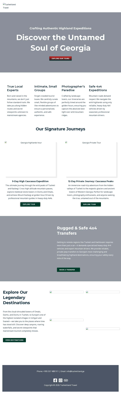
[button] (91, 6)
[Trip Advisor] (66, 380)
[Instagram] (60, 380)
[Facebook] (55, 380)
